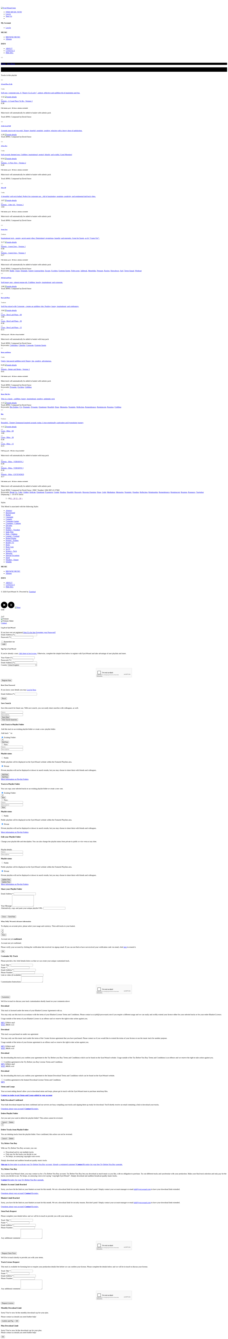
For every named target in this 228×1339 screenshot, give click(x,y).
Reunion (110, 407)
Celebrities (14, 345)
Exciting (54, 271)
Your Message (6, 906)
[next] (17, 607)
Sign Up (9, 16)
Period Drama (11, 538)
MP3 (3, 1023)
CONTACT (10, 51)
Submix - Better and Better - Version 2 (15, 369)
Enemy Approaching (36, 271)
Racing (106, 271)
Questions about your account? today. (20, 1109)
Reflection (80, 407)
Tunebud (32, 592)
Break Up (13, 492)
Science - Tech (11, 551)
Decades (9, 526)
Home (3, 64)
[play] (4, 607)
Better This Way (5, 394)
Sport (8, 558)
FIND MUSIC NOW (14, 12)
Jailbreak (84, 271)
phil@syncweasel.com (142, 1189)
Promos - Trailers (12, 540)
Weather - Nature (12, 560)
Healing (63, 492)
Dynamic (13, 387)
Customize (5, 997)
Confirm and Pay (7, 1321)
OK (17, 1321)
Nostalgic (72, 407)
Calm (20, 492)
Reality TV (10, 543)
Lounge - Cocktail (12, 536)
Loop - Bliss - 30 (7, 437)
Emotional (42, 407)
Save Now (5, 717)
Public (6, 758)
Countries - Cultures (13, 523)
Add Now (5, 742)
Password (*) (6, 637)
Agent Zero (4, 229)
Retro (8, 545)
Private (6, 766)
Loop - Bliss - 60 (7, 431)
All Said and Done (6, 277)
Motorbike (92, 271)
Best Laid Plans (5, 297)
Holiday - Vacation (13, 530)
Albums (9, 39)
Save (3, 935)
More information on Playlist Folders (14, 779)
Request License (7, 1303)
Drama (8, 528)
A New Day (4, 146)
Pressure (100, 271)
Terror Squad (129, 271)
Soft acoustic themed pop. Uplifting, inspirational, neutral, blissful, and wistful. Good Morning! (36, 155)
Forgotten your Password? (46, 632)
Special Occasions (12, 555)
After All (3, 187)
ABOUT (9, 49)
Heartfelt (50, 407)
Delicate (32, 492)
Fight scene (75, 271)
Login (4, 644)
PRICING (9, 53)
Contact (4, 623)
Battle (12, 271)
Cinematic (9, 517)
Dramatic (24, 271)
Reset (4, 698)
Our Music (11, 64)
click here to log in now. (28, 653)
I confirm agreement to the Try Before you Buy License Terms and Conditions (33, 1062)
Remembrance (90, 407)
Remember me (9, 642)
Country (4, 665)
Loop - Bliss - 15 (7, 444)
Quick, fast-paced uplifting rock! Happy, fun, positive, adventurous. (26, 361)
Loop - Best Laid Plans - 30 (11, 321)
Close (4, 917)
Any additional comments (10, 1238)
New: (6, 745)
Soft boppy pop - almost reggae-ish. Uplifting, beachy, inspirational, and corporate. (32, 282)
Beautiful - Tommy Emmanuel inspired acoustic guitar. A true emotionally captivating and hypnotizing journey (42, 423)
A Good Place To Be (6, 84)
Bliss (2, 414)
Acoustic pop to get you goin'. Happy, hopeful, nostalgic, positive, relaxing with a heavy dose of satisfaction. (41, 131)
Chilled (25, 492)
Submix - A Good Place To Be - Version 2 (17, 101)
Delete (11, 1122)
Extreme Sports (64, 271)
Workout (138, 271)
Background (10, 513)
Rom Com (10, 547)
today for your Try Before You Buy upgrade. (22, 1180)
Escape (47, 271)
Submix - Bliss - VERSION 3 (12, 468)
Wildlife (9, 562)
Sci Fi (8, 549)
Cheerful (22, 345)
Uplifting (28, 387)
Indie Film (9, 532)
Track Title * (5, 965)
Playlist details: (6, 850)
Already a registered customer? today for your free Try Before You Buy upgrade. (88, 1164)
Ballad (8, 515)
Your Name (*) (6, 658)
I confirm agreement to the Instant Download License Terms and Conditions (32, 1080)
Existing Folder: (10, 737)
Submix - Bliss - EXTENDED (12, 474)
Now (3, 797)
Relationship (153, 492)
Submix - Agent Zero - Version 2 (13, 247)
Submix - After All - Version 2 (12, 205)
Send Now (11, 917)
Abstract (9, 511)
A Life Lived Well (6, 126)
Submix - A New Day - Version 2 (13, 163)
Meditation (111, 492)
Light (104, 492)
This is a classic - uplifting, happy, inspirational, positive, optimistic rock (28, 399)
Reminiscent (101, 407)
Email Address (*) (7, 635)
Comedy (9, 519)
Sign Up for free (29, 632)
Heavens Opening (89, 492)
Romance (191, 492)
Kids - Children (11, 534)
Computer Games (12, 521)
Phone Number (6, 972)
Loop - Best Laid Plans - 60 (11, 315)
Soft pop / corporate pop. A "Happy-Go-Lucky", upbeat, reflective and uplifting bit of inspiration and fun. (40, 93)
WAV (3, 1025)
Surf (121, 271)
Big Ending (14, 407)
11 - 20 (12, 498)
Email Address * (7, 894)
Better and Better (6, 352)
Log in (8, 14)
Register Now (6, 680)
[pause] (11, 607)
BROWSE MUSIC (13, 37)
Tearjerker (200, 492)
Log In (8, 28)
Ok (3, 951)
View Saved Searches (9, 720)
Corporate (30, 345)
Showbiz (9, 553)
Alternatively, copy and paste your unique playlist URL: (22, 908)
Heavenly (77, 492)
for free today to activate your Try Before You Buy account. (26, 1164)
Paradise (136, 492)
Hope (57, 407)
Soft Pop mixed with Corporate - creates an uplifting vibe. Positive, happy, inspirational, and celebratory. (40, 306)
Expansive (49, 492)
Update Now (6, 879)
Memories (63, 407)
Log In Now (31, 690)
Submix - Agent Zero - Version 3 (13, 253)
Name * (4, 968)
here (125, 947)
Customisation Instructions (11, 982)
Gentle (56, 492)
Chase (17, 271)
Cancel (4, 1122)
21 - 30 (18, 498)
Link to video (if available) (11, 975)
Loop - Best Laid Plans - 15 (11, 328)
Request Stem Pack (9, 1253)
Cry (20, 407)
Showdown (114, 271)
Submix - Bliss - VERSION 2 (12, 462)
